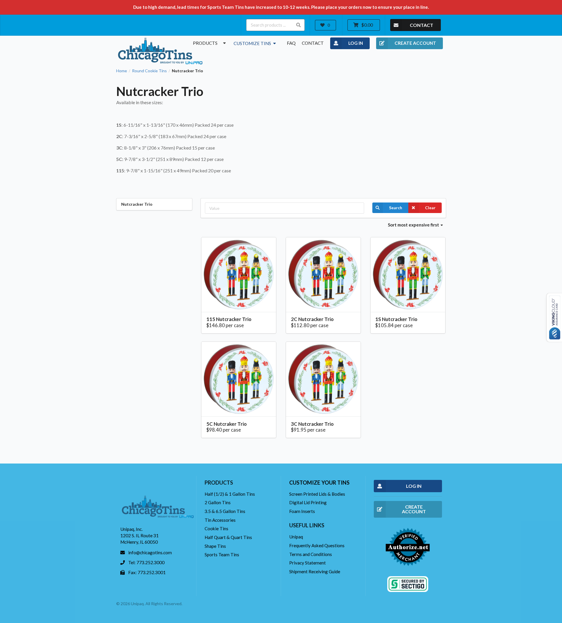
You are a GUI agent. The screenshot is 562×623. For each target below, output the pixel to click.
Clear (430, 207)
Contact (313, 43)
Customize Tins (253, 43)
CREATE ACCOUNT (415, 43)
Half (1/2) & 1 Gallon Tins (230, 494)
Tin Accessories (220, 520)
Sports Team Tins (222, 554)
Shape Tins (215, 546)
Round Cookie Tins (149, 71)
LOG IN (355, 43)
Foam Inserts (302, 511)
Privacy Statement (307, 562)
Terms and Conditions (310, 554)
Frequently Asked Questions (317, 545)
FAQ (291, 43)
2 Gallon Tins (218, 502)
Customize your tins (319, 482)
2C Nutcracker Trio (312, 319)
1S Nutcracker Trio (396, 319)
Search (395, 207)
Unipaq (296, 536)
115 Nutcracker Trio (228, 319)
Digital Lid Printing (308, 502)
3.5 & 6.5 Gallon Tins (225, 511)
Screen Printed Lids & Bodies (317, 494)
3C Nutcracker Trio (312, 424)
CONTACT (421, 25)
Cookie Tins (216, 528)
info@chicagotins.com (150, 552)
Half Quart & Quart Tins (228, 537)
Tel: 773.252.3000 (146, 562)
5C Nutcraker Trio (226, 424)
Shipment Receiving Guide (314, 571)
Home (121, 71)
